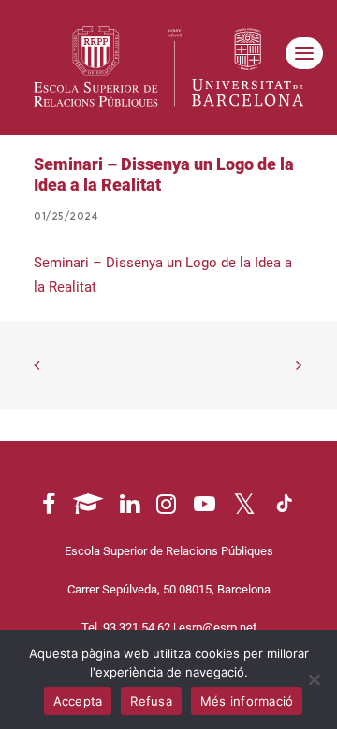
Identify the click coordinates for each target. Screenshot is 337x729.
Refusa (151, 700)
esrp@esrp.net (217, 628)
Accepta (78, 700)
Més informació (247, 700)
